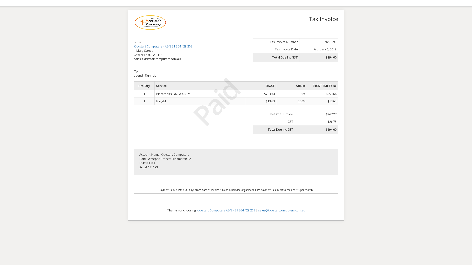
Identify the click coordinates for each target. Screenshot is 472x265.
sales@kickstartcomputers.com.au (281, 210)
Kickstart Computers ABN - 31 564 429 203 (226, 210)
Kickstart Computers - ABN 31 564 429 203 (163, 46)
